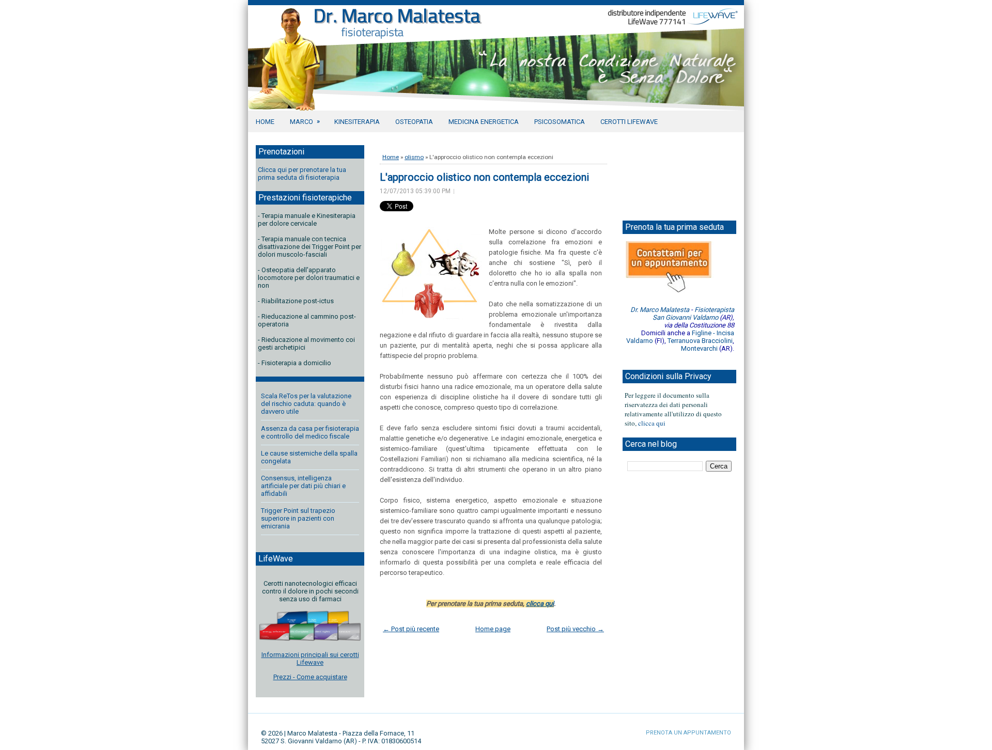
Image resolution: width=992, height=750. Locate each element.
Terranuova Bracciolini (700, 341)
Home (265, 122)
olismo (414, 157)
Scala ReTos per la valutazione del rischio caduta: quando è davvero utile (306, 403)
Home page (492, 629)
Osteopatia (414, 122)
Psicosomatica (559, 122)
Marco (305, 121)
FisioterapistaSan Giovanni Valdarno (693, 313)
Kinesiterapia (357, 122)
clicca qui (540, 603)
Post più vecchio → (575, 629)
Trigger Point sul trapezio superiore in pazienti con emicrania (298, 518)
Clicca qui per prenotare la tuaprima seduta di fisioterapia (302, 173)
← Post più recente (411, 629)
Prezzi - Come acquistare (310, 677)
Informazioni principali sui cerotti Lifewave (310, 658)
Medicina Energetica (483, 122)
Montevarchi (699, 348)
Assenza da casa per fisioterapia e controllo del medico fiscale (310, 432)
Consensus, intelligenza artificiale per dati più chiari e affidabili (303, 485)
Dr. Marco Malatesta (659, 310)
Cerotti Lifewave (629, 122)
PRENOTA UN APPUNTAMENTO (688, 732)
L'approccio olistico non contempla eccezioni (484, 177)
